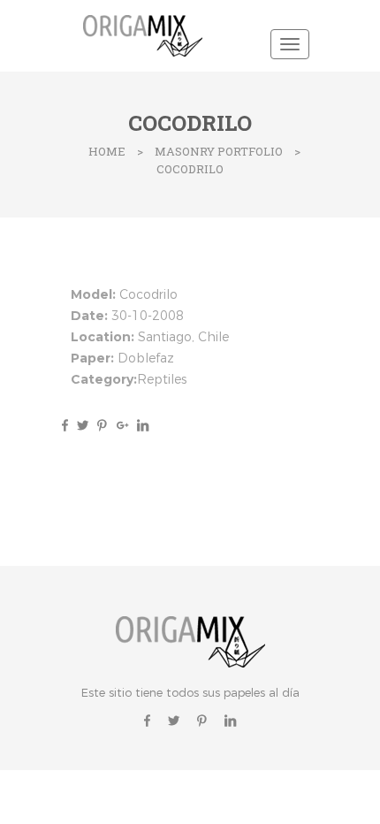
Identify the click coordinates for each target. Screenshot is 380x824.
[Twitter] (82, 424)
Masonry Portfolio (219, 151)
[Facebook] (64, 424)
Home (106, 151)
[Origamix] (146, 34)
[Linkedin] (230, 720)
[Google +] (122, 424)
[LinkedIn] (140, 424)
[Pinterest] (102, 424)
